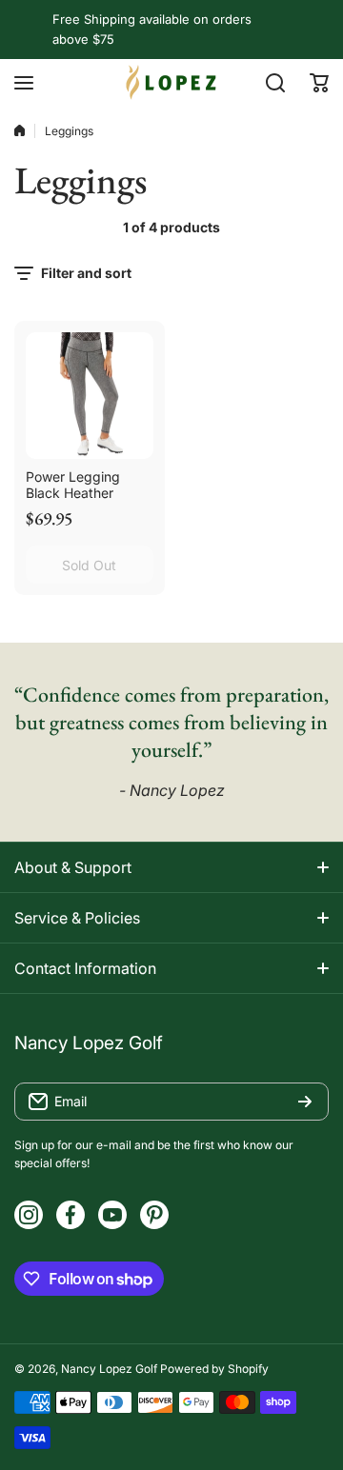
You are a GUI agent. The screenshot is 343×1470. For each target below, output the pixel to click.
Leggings (69, 131)
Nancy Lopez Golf (109, 1368)
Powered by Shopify (214, 1368)
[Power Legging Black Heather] (89, 396)
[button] (319, 82)
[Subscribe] (305, 1102)
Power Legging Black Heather (73, 484)
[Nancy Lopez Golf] (171, 82)
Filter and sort (86, 273)
